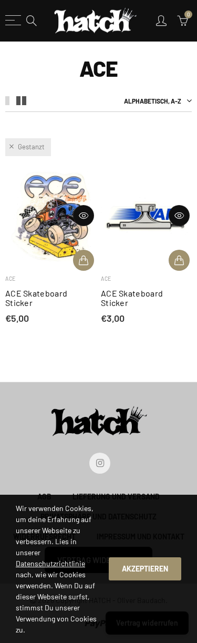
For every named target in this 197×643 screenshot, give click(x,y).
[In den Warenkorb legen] (83, 260)
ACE (10, 278)
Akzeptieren (145, 568)
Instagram (99, 463)
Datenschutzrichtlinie (50, 563)
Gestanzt (31, 146)
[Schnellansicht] (83, 215)
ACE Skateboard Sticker (36, 298)
